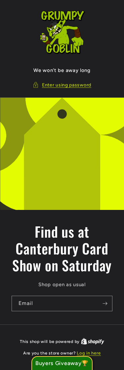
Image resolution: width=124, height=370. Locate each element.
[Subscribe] (105, 303)
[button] (62, 85)
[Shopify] (92, 341)
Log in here (89, 353)
